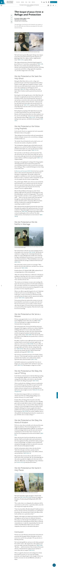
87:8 (27, 497)
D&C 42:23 (21, 297)
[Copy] (11, 20)
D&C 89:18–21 (27, 453)
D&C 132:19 (32, 252)
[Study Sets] (48, 5)
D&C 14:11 (30, 352)
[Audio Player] (54, 565)
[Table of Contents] (1, 5)
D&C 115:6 (20, 60)
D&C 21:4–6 (35, 150)
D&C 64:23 (35, 380)
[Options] (56, 5)
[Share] (11, 22)
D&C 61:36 (39, 545)
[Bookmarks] (51, 5)
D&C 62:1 (32, 550)
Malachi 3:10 (36, 390)
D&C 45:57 (26, 105)
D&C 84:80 (28, 334)
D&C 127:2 (32, 117)
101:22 (29, 497)
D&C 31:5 (20, 365)
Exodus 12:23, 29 (20, 462)
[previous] (1, 285)
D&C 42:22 (24, 268)
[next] (56, 285)
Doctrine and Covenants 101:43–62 (24, 171)
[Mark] (11, 18)
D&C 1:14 (40, 158)
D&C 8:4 (23, 89)
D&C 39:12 (20, 348)
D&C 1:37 (40, 64)
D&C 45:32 (22, 497)
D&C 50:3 (24, 211)
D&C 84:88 (30, 344)
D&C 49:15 (17, 262)
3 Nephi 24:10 (17, 391)
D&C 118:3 (34, 359)
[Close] (11, 15)
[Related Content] (53, 5)
